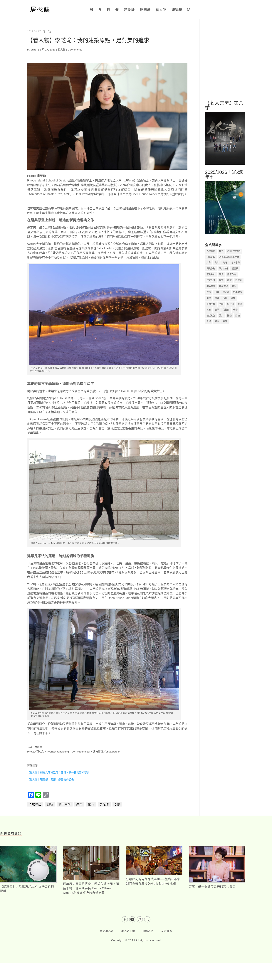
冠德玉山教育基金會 (229, 257)
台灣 (225, 262)
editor (34, 49)
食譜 (208, 321)
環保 (233, 298)
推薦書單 (210, 286)
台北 (217, 262)
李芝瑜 (104, 804)
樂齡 (217, 298)
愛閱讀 (145, 10)
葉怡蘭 (226, 310)
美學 (240, 304)
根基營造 (237, 292)
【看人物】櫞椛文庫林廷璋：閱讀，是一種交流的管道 (58, 772)
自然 (217, 310)
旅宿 (234, 286)
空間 (221, 304)
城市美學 (64, 804)
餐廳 (225, 321)
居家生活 (210, 280)
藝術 (235, 310)
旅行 (91, 804)
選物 (229, 315)
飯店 (217, 321)
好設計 (129, 10)
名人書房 (235, 262)
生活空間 (210, 304)
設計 (221, 315)
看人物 (161, 10)
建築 (79, 804)
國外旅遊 (223, 268)
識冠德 (177, 10)
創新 (50, 804)
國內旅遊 (210, 268)
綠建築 (230, 304)
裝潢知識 (210, 315)
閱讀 (237, 315)
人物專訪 (35, 804)
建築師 (238, 280)
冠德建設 (210, 257)
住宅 (221, 251)
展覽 (221, 280)
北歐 (208, 262)
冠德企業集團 (234, 251)
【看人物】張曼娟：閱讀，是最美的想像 (50, 779)
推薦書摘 (223, 286)
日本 (217, 292)
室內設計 (210, 274)
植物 (208, 298)
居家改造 (231, 274)
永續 (117, 804)
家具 (221, 274)
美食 (208, 310)
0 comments (75, 49)
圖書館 (235, 268)
